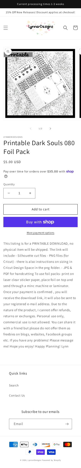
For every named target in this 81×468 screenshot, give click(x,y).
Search (14, 385)
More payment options (40, 232)
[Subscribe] (67, 424)
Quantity (9, 184)
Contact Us (17, 395)
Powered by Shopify (51, 460)
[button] (6, 28)
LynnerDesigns (34, 460)
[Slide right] (50, 129)
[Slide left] (31, 129)
